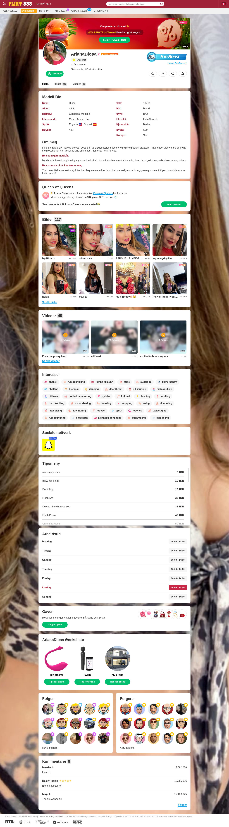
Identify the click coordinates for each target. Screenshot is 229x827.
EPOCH (49, 816)
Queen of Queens (103, 193)
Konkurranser (79, 11)
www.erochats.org (30, 816)
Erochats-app (101, 11)
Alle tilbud (61, 11)
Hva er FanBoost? (177, 63)
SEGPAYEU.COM (61, 816)
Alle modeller (10, 11)
